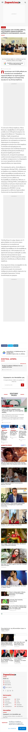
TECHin (18, 699)
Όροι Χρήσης (8, 684)
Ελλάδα (3, 27)
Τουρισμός (19, 704)
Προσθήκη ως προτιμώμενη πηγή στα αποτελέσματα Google (15, 63)
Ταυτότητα (7, 681)
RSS (12, 690)
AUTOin (18, 702)
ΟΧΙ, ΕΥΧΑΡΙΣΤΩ (12, 728)
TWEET (11, 345)
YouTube (8, 690)
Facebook (4, 690)
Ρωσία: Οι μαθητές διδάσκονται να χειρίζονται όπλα (12, 366)
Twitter (6, 690)
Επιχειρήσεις (8, 702)
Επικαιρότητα (23, 363)
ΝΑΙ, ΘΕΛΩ (22, 728)
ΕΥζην (17, 701)
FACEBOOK (5, 345)
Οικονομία (7, 699)
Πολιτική (7, 701)
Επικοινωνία (8, 682)
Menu (2, 2)
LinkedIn (10, 690)
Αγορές (6, 704)
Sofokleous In (12, 2)
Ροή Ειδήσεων (19, 706)
